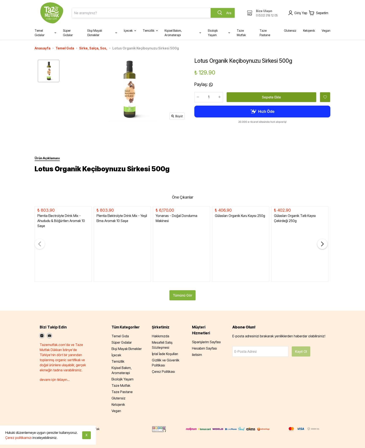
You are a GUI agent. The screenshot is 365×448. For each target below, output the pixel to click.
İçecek (116, 355)
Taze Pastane (122, 392)
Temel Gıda (65, 48)
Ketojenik (118, 404)
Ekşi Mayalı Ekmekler (127, 349)
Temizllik (118, 361)
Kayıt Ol (301, 351)
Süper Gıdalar (122, 342)
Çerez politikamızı (18, 438)
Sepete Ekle (271, 97)
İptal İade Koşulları (165, 354)
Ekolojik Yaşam (122, 379)
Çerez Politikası (163, 371)
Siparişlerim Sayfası (206, 342)
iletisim (197, 355)
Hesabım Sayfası (204, 348)
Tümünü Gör (182, 295)
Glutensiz (118, 398)
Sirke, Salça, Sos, (93, 48)
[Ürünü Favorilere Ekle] (325, 97)
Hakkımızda (160, 336)
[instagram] (42, 336)
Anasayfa (42, 48)
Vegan (116, 411)
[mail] (49, 336)
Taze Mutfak (121, 385)
